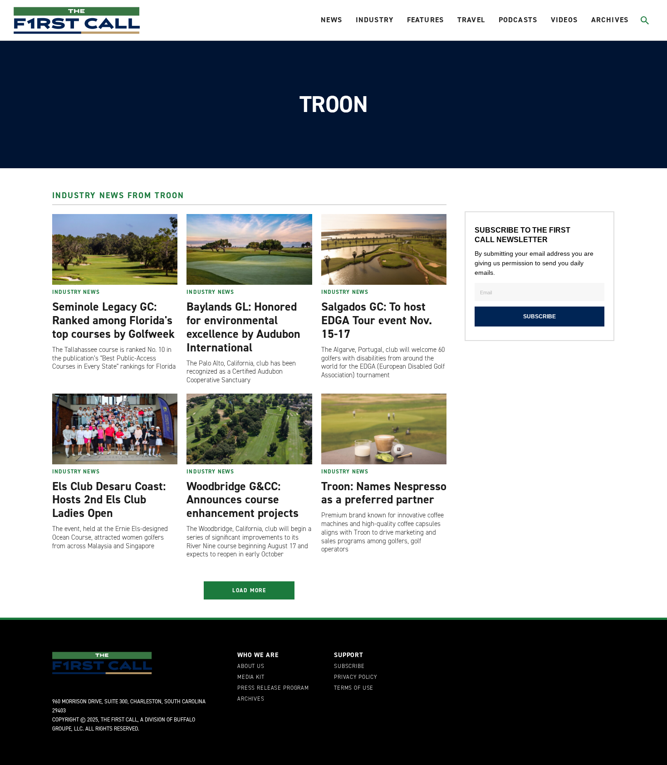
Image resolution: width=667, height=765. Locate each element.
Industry (374, 19)
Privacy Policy (355, 677)
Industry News (76, 292)
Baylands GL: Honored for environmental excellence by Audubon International (243, 327)
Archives (609, 19)
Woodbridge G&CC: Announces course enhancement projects (242, 499)
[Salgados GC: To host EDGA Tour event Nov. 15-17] (383, 249)
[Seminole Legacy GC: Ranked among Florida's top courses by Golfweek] (114, 249)
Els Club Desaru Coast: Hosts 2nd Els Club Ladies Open (109, 499)
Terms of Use (353, 688)
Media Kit (251, 677)
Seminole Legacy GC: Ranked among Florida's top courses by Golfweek (113, 320)
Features (425, 19)
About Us (251, 666)
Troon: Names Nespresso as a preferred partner (383, 492)
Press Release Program (273, 688)
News (331, 19)
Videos (564, 19)
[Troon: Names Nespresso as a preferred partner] (383, 429)
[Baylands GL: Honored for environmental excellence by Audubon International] (249, 249)
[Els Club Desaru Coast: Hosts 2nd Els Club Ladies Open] (114, 429)
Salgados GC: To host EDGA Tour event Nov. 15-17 (376, 320)
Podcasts (518, 19)
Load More (249, 590)
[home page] (77, 20)
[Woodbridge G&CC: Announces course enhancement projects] (249, 429)
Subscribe (349, 666)
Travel (471, 19)
